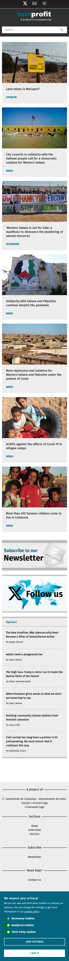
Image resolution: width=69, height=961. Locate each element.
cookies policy (31, 911)
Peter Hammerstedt (19, 681)
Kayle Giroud (16, 642)
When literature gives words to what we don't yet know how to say (33, 695)
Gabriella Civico (17, 750)
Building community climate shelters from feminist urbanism (32, 717)
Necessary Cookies (22, 918)
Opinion (34, 834)
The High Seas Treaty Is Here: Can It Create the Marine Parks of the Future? (34, 674)
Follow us (25, 4)
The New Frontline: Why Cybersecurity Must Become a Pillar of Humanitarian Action (32, 634)
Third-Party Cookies (23, 932)
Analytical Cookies (22, 925)
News (34, 825)
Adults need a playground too (24, 654)
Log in (44, 4)
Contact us (34, 879)
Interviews (34, 829)
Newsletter (34, 4)
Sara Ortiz (14, 725)
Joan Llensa (15, 659)
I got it (34, 953)
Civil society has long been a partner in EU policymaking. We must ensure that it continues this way (32, 741)
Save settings (35, 941)
